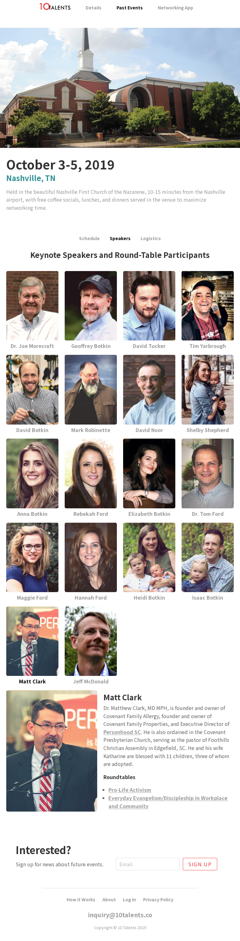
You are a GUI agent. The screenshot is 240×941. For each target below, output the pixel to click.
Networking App (175, 7)
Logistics (151, 238)
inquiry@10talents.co (120, 914)
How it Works (81, 899)
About (109, 899)
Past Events (130, 7)
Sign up (200, 864)
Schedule (89, 238)
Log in (129, 899)
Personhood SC (122, 732)
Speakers (120, 238)
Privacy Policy (158, 899)
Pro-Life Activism (129, 789)
